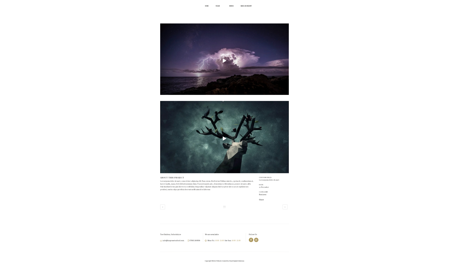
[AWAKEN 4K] (224, 60)
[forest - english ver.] (224, 138)
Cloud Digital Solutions (236, 261)
